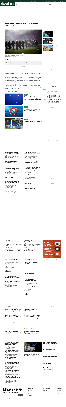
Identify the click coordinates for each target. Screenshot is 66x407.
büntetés (12, 132)
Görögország (18, 132)
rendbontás (29, 132)
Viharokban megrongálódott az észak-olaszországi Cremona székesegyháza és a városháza (57, 48)
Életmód (41, 4)
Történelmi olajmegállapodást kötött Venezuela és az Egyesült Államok (53, 102)
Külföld (24, 4)
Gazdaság (29, 4)
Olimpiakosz (7, 132)
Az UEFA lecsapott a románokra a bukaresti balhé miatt (32, 110)
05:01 (45, 91)
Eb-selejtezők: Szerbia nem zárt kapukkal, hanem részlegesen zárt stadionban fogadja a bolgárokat (33, 98)
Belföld (20, 4)
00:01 (45, 95)
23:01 (45, 101)
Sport (37, 4)
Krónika (46, 49)
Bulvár (45, 4)
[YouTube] (60, 1)
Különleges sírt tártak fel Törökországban (54, 99)
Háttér (33, 4)
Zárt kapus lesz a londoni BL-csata (33, 121)
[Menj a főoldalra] (7, 3)
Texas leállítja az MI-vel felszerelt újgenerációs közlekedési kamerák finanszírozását (57, 41)
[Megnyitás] (17, 4)
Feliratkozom (20, 394)
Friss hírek (19, 1)
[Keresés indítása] (58, 4)
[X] (62, 1)
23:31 (45, 99)
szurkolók (24, 132)
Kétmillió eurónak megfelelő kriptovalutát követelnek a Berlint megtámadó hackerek (57, 35)
